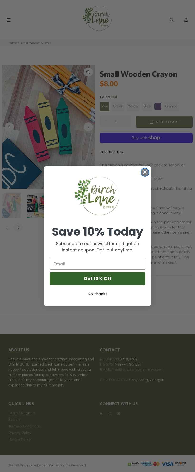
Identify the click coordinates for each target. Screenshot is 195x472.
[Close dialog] (145, 172)
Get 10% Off (97, 278)
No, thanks (97, 294)
